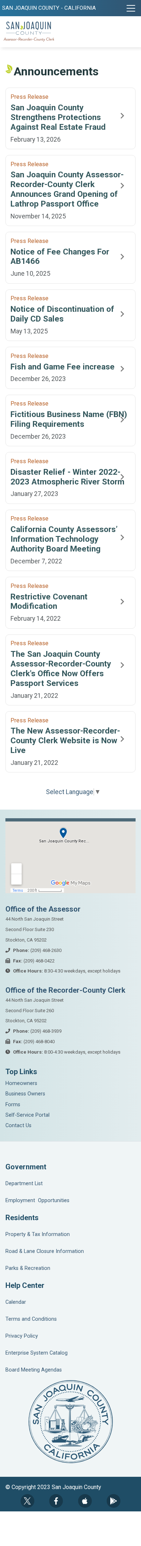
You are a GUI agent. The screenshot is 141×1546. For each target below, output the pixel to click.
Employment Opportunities (37, 1200)
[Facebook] (56, 1501)
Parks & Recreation (27, 1268)
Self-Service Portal (27, 1115)
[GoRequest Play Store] (113, 1501)
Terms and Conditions (31, 1319)
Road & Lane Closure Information (44, 1251)
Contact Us (18, 1125)
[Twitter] (27, 1501)
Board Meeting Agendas (33, 1370)
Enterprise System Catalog (36, 1353)
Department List (24, 1183)
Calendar (15, 1302)
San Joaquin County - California (49, 8)
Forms (12, 1105)
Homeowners (21, 1083)
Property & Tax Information (37, 1234)
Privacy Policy (21, 1336)
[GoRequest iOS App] (85, 1501)
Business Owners (25, 1094)
